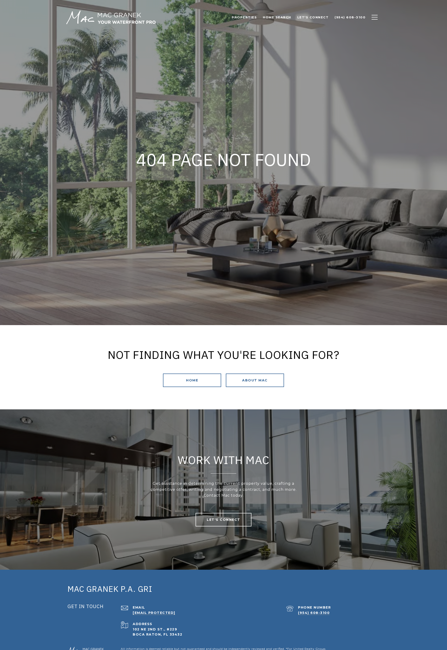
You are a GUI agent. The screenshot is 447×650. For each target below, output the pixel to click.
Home (192, 380)
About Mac (255, 380)
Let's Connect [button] (223, 520)
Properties (244, 17)
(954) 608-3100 (314, 613)
